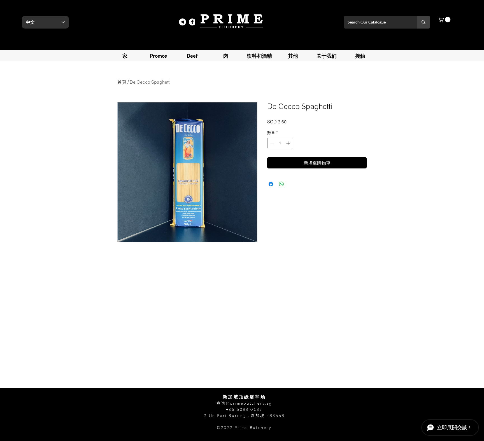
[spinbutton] (280, 143)
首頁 (121, 82)
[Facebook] (192, 21)
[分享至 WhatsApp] (281, 184)
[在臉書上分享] (270, 184)
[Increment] (288, 143)
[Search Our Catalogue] (423, 22)
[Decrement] (271, 143)
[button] (445, 19)
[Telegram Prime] (182, 21)
